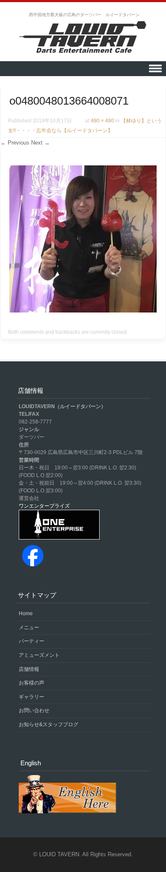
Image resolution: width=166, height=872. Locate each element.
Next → (40, 142)
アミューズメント (39, 655)
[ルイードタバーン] (83, 38)
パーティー (31, 641)
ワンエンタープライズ (44, 506)
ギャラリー (31, 697)
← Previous (14, 142)
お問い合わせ (34, 710)
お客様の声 (31, 683)
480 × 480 (102, 121)
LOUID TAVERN (59, 854)
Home (26, 613)
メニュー (29, 628)
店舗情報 (29, 669)
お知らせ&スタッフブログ (48, 724)
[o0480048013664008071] (83, 310)
